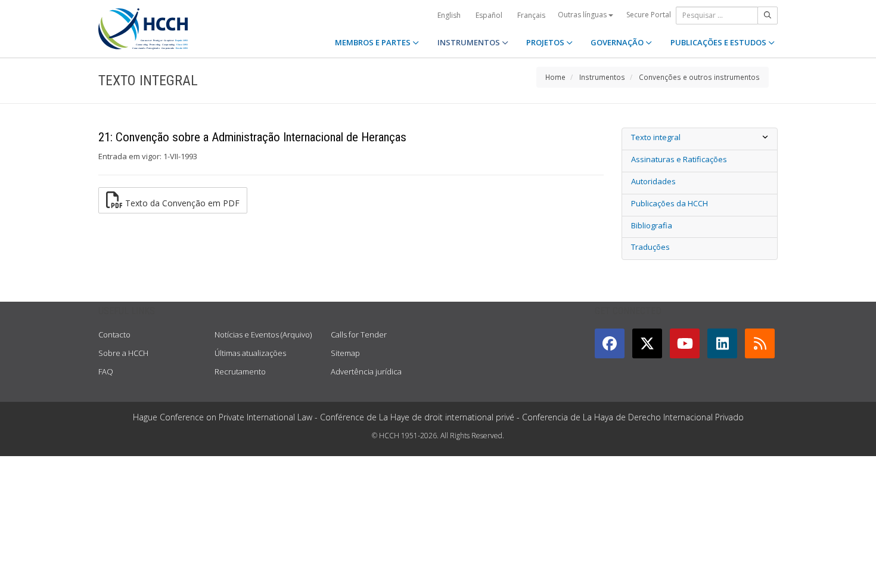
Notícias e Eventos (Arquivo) (263, 334)
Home (555, 77)
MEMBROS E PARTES (373, 42)
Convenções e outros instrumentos (699, 77)
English (449, 15)
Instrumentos (602, 77)
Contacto (114, 334)
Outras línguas (583, 15)
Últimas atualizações (250, 353)
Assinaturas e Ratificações (679, 159)
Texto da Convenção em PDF (181, 203)
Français (531, 15)
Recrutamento (240, 371)
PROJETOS (546, 42)
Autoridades (653, 181)
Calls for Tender (359, 334)
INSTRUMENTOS (469, 42)
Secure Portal (648, 15)
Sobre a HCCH (123, 353)
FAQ (105, 371)
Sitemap (345, 353)
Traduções (650, 246)
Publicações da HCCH (669, 203)
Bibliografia (651, 225)
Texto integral (656, 137)
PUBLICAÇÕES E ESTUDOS (719, 42)
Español (489, 15)
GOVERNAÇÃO (618, 42)
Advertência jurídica (366, 371)
